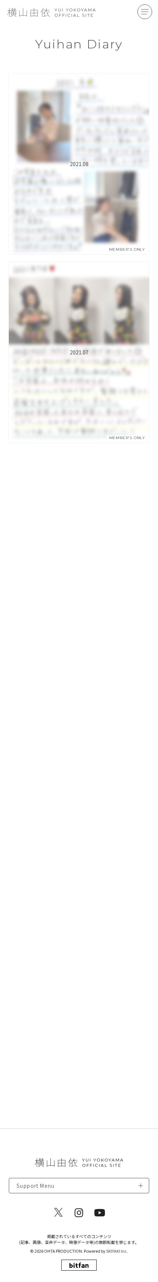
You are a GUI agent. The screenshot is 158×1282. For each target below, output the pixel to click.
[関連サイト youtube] (99, 1212)
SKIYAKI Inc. (117, 1251)
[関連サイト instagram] (79, 1212)
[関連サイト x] (58, 1212)
